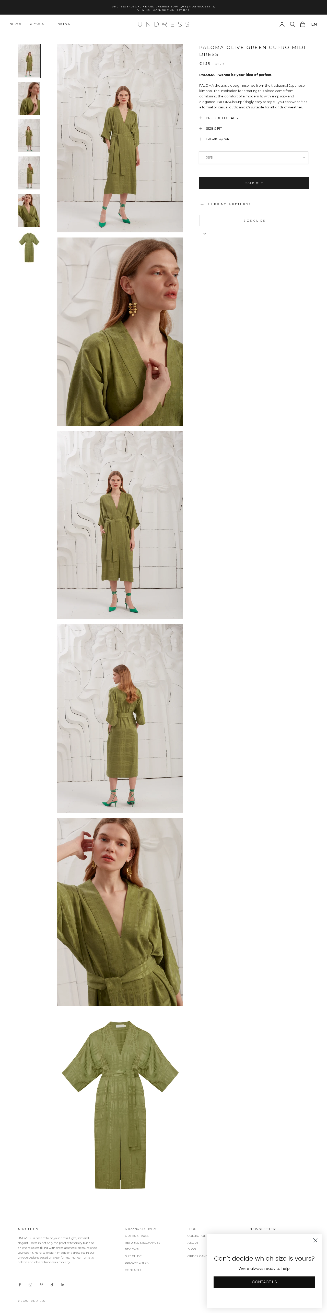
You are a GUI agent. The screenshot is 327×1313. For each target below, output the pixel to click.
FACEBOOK (228, 724)
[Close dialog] (284, 581)
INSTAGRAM (204, 724)
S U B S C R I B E (227, 687)
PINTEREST (251, 724)
